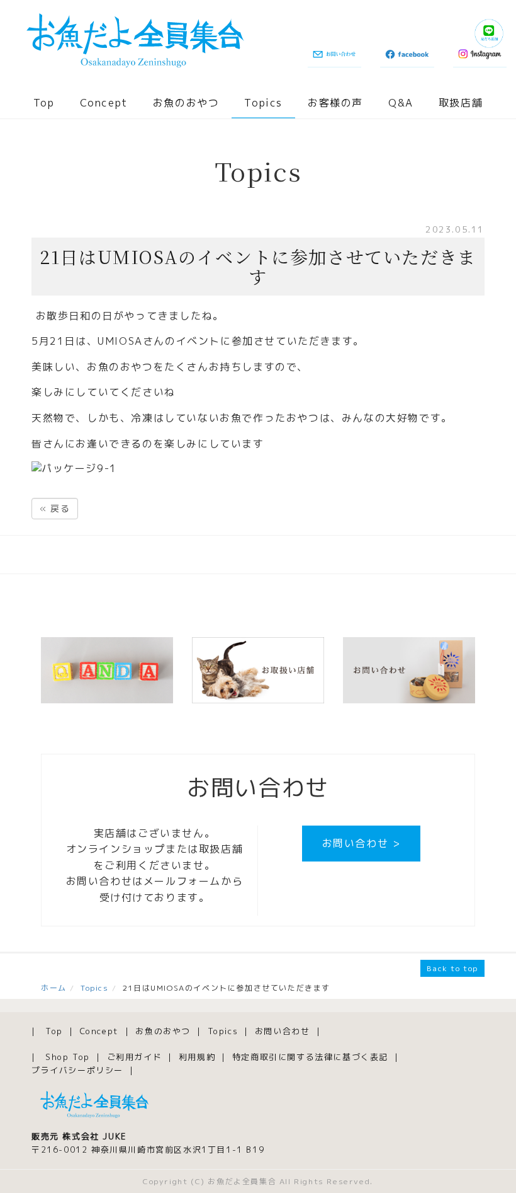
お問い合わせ (282, 1031)
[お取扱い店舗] (258, 670)
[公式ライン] (488, 33)
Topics (263, 103)
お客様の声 (335, 103)
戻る (55, 508)
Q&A (400, 103)
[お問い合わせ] (334, 54)
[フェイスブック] (407, 54)
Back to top (452, 968)
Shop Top (67, 1057)
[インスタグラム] (480, 54)
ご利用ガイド (134, 1057)
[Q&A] (107, 670)
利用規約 (197, 1057)
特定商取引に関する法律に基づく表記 (310, 1057)
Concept (104, 103)
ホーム (54, 988)
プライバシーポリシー (77, 1070)
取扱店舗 (461, 103)
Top (44, 103)
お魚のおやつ (186, 103)
